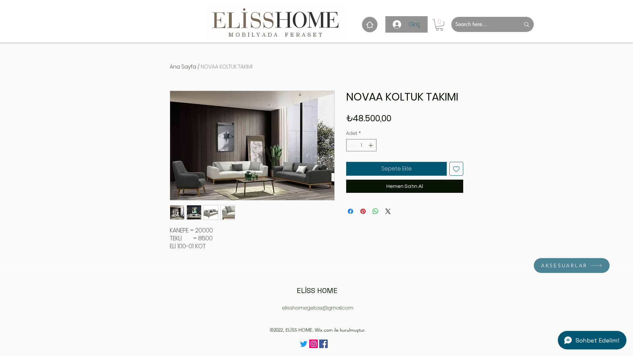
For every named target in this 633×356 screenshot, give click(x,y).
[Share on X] (388, 211)
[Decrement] (351, 145)
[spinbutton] (361, 145)
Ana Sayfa (183, 67)
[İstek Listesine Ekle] (456, 169)
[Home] (369, 24)
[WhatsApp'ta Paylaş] (375, 211)
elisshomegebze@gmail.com (317, 307)
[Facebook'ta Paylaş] (350, 211)
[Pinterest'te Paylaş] (363, 211)
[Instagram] (313, 344)
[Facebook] (323, 344)
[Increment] (371, 145)
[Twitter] (303, 344)
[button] (439, 25)
